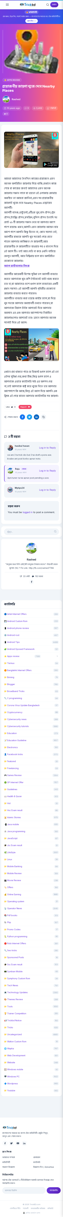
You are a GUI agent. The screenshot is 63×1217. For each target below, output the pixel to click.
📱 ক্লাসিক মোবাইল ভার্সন (31, 1213)
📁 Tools (8, 1006)
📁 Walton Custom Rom (15, 1041)
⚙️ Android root (11, 635)
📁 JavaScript (10, 838)
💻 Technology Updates (16, 992)
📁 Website (9, 1062)
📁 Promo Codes (12, 929)
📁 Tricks (8, 1027)
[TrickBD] (31, 1128)
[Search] (47, 4)
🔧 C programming (13, 698)
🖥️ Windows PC (11, 1076)
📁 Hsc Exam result (13, 810)
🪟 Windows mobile (13, 1069)
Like (11, 407)
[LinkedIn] (24, 1143)
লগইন (54, 4)
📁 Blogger (9, 684)
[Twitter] (11, 1143)
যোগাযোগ (36, 1157)
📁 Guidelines (10, 789)
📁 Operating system (14, 901)
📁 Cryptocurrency (13, 712)
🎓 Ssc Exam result (13, 964)
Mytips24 (19, 488)
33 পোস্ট (26, 576)
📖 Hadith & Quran (13, 796)
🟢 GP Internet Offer (13, 782)
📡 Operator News (13, 908)
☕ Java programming (14, 831)
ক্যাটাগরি (36, 1162)
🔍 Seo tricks (10, 950)
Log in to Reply (47, 447)
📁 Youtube (9, 1090)
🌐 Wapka (9, 1048)
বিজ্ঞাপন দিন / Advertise (43, 1167)
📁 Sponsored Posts (14, 957)
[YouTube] (18, 1143)
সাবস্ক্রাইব (54, 1190)
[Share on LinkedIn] (36, 417)
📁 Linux (8, 859)
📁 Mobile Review (13, 873)
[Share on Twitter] (29, 417)
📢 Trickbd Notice (13, 1020)
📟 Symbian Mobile (13, 971)
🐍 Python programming (15, 936)
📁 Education (10, 733)
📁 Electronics (11, 747)
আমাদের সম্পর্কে (8, 1157)
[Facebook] (5, 1143)
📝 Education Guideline (15, 740)
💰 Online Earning (12, 894)
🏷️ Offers (8, 887)
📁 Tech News (11, 985)
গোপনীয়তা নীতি (15, 1208)
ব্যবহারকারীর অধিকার (38, 1208)
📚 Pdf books (10, 915)
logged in (28, 512)
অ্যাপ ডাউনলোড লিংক (17, 265)
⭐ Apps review (12, 80)
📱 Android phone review (16, 628)
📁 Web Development (14, 1055)
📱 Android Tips (12, 642)
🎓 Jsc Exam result (13, 845)
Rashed (16, 99)
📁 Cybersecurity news (15, 719)
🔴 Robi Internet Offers (15, 943)
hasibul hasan (22, 446)
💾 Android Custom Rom (15, 621)
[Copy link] (43, 417)
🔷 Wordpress (11, 1083)
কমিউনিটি (6, 1162)
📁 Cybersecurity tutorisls (16, 726)
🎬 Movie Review (12, 880)
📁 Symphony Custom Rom (17, 978)
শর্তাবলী (25, 1208)
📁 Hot (7, 803)
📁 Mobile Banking (13, 866)
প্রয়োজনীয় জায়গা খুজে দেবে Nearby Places (28, 88)
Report (24, 407)
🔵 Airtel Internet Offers (15, 614)
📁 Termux (9, 663)
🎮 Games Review (13, 775)
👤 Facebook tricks (13, 754)
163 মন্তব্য (39, 576)
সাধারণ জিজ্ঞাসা (8, 1167)
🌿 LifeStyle (10, 852)
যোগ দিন (30, 21)
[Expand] (57, 656)
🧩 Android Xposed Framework (19, 649)
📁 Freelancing (11, 768)
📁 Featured (10, 761)
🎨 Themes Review (13, 999)
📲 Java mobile (11, 824)
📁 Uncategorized (13, 1034)
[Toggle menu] (7, 4)
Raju (17, 469)
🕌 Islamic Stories (12, 817)
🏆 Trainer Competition (15, 1013)
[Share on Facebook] (22, 417)
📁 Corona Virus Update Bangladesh (22, 705)
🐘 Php (7, 922)
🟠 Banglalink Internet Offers (18, 670)
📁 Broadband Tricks (14, 691)
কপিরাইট (50, 1208)
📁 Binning (9, 677)
